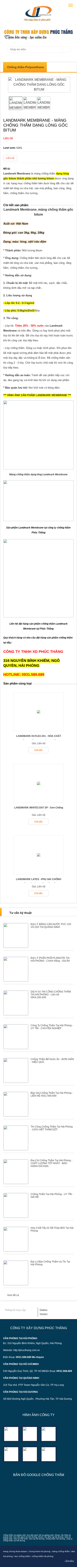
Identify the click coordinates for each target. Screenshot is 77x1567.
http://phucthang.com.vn (26, 1350)
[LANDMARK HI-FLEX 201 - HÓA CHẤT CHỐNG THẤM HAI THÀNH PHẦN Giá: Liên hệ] (39, 730)
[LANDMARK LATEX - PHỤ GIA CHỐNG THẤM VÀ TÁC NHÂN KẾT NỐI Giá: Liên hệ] (39, 873)
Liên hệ (10, 158)
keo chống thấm (22, 1556)
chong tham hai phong (39, 1551)
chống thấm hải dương (55, 1539)
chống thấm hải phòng (42, 1556)
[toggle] (70, 5)
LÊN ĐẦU (69, 1561)
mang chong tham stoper (15, 1551)
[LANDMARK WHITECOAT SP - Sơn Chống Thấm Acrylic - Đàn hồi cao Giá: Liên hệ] (39, 801)
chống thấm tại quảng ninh (14, 1535)
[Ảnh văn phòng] (11, 1433)
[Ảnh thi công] (11, 1454)
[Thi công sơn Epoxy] (30, 1454)
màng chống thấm (60, 1551)
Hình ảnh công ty (39, 1415)
